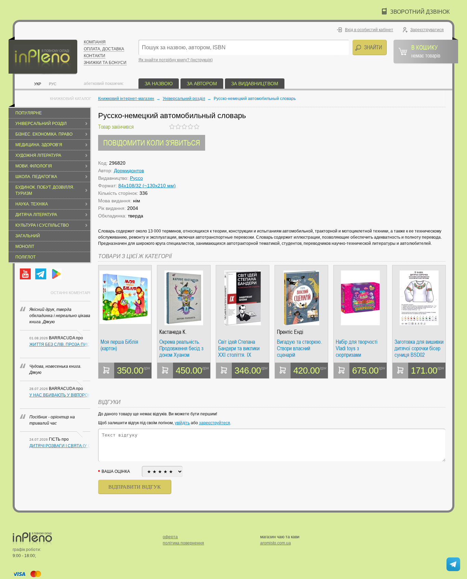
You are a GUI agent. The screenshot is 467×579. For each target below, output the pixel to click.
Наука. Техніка (31, 204)
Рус (52, 84)
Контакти (94, 55)
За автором (202, 83)
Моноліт (24, 246)
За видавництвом (254, 83)
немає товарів (425, 51)
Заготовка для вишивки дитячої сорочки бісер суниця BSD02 (419, 348)
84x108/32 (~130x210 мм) (147, 185)
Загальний (27, 236)
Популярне (28, 113)
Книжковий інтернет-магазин (126, 98)
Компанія (95, 42)
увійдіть (182, 422)
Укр (37, 84)
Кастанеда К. (173, 332)
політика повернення (183, 543)
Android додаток (56, 273)
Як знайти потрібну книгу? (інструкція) (175, 60)
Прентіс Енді (290, 332)
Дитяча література (36, 214)
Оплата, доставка (104, 49)
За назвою (159, 83)
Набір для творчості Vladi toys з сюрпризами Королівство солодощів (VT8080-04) (360, 348)
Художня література (38, 155)
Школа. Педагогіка (36, 176)
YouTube (25, 273)
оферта (170, 536)
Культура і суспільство (42, 225)
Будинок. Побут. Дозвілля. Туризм (44, 190)
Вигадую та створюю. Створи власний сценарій (299, 348)
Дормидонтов (129, 170)
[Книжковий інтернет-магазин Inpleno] (43, 56)
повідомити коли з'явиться (151, 142)
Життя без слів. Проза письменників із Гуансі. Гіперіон (59, 344)
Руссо (136, 178)
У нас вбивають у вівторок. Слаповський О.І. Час (59, 395)
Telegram (40, 273)
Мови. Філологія (33, 166)
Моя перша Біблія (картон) (119, 345)
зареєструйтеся (214, 422)
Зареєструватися (427, 29)
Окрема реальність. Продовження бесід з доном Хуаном (181, 348)
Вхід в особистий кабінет (369, 29)
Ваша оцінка (116, 471)
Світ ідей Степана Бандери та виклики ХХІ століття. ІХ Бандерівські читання (240, 348)
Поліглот (25, 257)
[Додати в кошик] (106, 370)
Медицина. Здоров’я (38, 144)
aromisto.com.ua (275, 543)
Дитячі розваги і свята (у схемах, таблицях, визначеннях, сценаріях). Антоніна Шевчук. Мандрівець (59, 445)
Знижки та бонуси (105, 62)
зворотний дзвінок (420, 12)
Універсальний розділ (41, 123)
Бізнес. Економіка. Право (43, 134)
